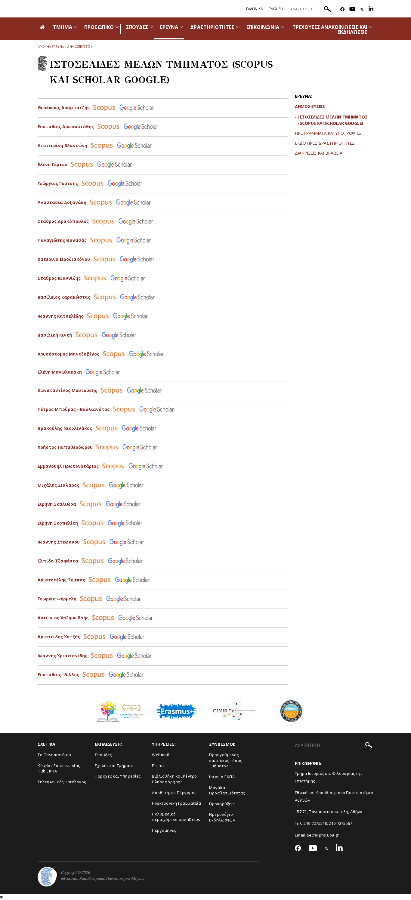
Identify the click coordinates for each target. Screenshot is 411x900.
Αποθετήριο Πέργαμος (174, 792)
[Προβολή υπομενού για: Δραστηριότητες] (237, 27)
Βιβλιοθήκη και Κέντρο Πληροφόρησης (174, 778)
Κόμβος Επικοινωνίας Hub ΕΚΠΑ (59, 768)
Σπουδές (103, 754)
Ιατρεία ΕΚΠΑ (222, 776)
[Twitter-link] (362, 9)
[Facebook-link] (342, 9)
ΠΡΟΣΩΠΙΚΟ (98, 27)
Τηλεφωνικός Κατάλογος (62, 781)
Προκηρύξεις (222, 803)
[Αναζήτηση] (327, 10)
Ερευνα (58, 46)
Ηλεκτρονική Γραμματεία (176, 803)
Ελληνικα (254, 8)
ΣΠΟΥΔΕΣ (137, 27)
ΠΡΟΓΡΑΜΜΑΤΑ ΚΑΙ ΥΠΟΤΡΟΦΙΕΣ (328, 133)
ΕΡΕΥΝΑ (169, 27)
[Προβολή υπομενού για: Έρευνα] (181, 27)
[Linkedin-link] (371, 9)
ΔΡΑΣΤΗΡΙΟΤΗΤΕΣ (212, 27)
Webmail (160, 754)
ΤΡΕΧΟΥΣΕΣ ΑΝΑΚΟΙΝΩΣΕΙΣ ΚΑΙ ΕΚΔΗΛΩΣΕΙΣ (329, 29)
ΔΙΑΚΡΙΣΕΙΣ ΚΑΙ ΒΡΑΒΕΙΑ (318, 153)
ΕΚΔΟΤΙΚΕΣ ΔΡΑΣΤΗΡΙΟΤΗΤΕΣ (325, 143)
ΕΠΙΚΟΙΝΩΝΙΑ (262, 27)
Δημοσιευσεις (78, 46)
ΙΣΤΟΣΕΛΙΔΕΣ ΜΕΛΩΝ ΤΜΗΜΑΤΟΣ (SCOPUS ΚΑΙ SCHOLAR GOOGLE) (332, 120)
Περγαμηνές (164, 830)
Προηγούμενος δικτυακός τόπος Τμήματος (225, 760)
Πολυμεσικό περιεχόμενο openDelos (176, 816)
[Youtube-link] (352, 9)
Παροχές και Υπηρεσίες (118, 776)
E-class (159, 765)
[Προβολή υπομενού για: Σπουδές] (151, 27)
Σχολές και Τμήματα (114, 765)
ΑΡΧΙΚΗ (43, 46)
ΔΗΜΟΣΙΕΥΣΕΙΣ (310, 106)
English (276, 8)
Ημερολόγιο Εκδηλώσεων (222, 817)
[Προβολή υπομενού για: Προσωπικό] (117, 27)
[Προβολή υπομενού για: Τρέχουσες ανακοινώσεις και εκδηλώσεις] (370, 27)
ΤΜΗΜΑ (62, 27)
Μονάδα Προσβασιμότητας (227, 790)
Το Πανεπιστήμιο (54, 754)
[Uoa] (47, 876)
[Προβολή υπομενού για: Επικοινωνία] (282, 27)
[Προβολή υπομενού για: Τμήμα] (75, 27)
